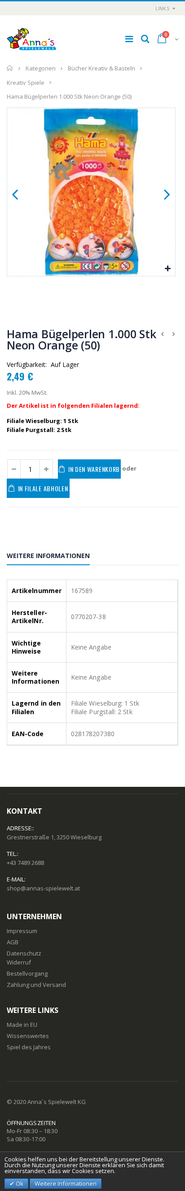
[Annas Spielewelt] (31, 39)
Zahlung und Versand (36, 985)
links (162, 8)
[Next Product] (173, 334)
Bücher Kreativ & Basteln (101, 68)
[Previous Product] (162, 334)
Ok (18, 1183)
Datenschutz (24, 953)
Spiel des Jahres (29, 1047)
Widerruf (19, 962)
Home (10, 68)
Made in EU (22, 1025)
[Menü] (129, 39)
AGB (12, 942)
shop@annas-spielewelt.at (43, 888)
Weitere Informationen (48, 555)
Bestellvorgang (27, 973)
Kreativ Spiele (25, 82)
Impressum (22, 931)
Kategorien (41, 68)
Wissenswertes (28, 1036)
